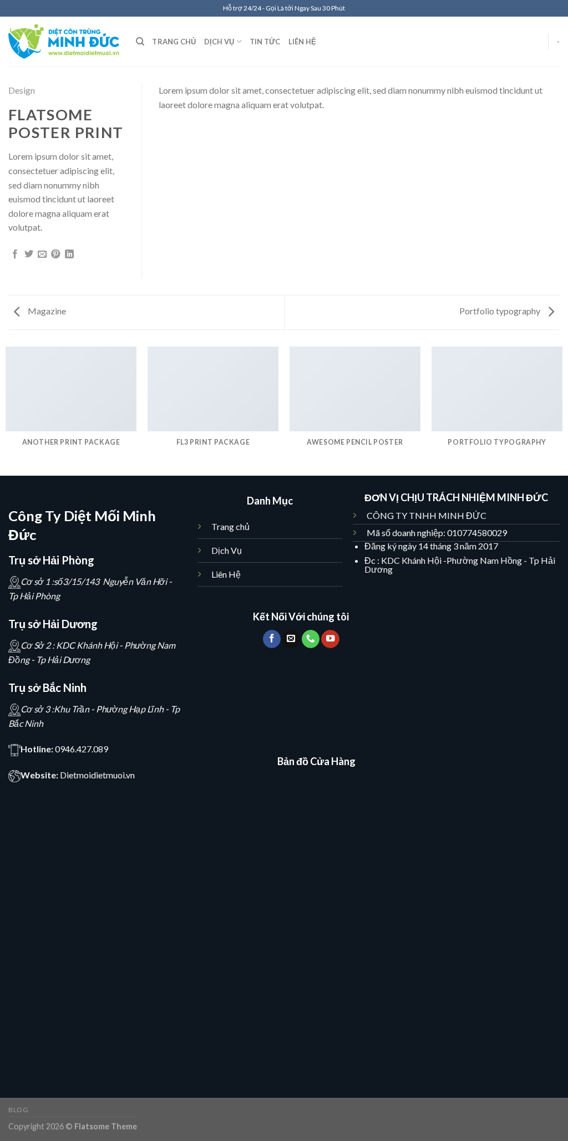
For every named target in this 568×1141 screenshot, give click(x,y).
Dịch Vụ (227, 550)
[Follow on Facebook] (272, 639)
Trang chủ (174, 41)
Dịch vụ (219, 41)
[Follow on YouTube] (330, 639)
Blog (18, 1110)
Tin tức (265, 41)
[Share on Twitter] (28, 254)
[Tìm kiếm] (140, 41)
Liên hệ (302, 41)
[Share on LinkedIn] (69, 254)
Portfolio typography (500, 310)
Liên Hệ (226, 574)
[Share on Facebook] (15, 254)
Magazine (46, 310)
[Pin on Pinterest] (55, 254)
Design (21, 90)
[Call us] (311, 639)
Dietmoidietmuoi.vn (97, 775)
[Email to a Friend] (42, 254)
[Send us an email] (291, 639)
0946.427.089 (81, 748)
